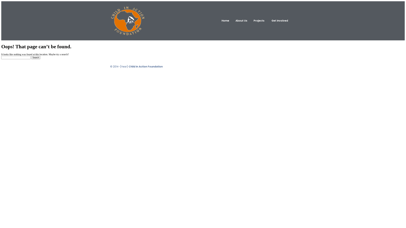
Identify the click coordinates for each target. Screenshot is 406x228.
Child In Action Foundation (146, 66)
